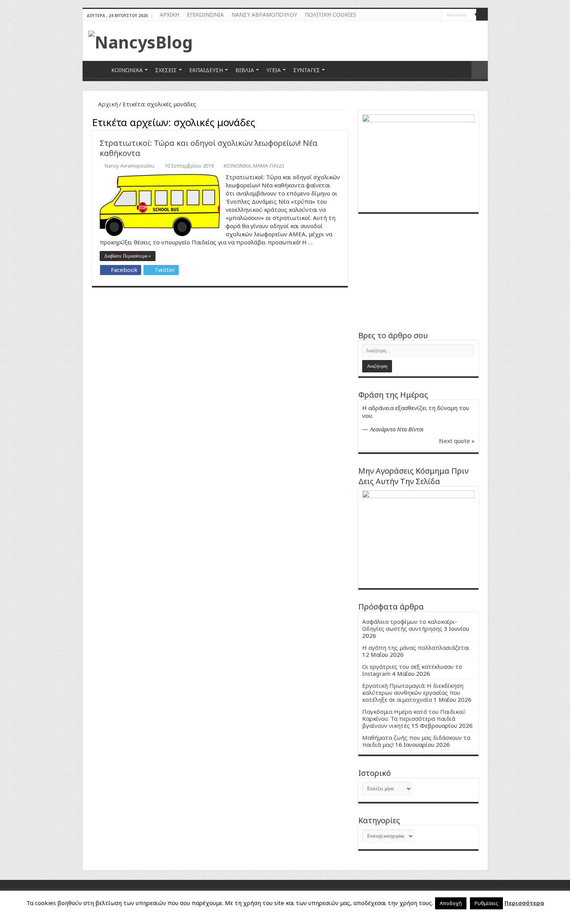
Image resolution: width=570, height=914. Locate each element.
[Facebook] (428, 15)
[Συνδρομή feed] (346, 121)
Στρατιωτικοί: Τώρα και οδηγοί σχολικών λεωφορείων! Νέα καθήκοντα (209, 148)
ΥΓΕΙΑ (273, 70)
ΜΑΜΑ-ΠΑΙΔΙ (268, 165)
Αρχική (107, 104)
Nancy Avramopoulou (129, 165)
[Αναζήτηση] (482, 15)
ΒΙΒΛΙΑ (244, 70)
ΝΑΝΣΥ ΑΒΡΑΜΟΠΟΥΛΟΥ (264, 14)
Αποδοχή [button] (451, 903)
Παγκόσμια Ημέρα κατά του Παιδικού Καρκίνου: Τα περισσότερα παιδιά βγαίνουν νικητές (414, 718)
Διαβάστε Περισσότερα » (127, 256)
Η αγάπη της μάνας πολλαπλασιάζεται (416, 647)
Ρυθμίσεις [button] (486, 903)
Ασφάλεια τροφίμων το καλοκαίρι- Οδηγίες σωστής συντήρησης (409, 625)
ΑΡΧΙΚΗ (169, 14)
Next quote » (457, 441)
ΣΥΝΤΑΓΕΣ (306, 70)
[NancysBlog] (140, 40)
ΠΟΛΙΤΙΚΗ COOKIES (330, 14)
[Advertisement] (418, 271)
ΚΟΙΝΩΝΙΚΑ (127, 70)
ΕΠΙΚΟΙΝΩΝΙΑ (205, 14)
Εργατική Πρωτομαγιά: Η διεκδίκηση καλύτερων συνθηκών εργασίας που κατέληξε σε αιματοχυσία (412, 692)
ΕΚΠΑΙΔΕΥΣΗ (206, 70)
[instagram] (436, 15)
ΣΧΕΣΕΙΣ (166, 70)
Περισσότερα (524, 903)
